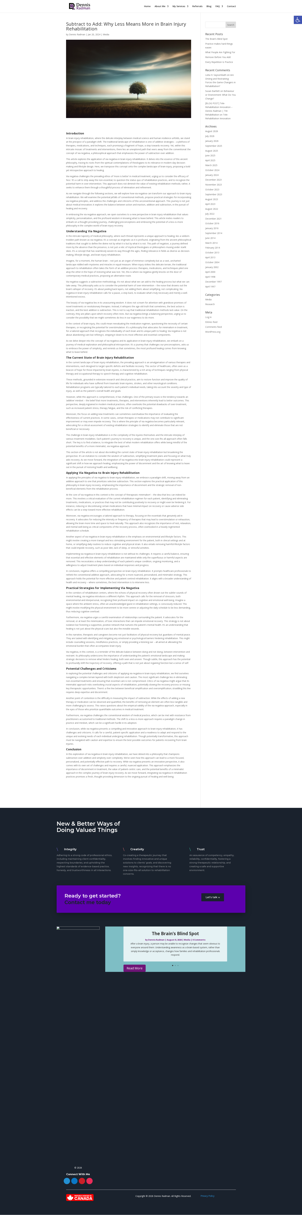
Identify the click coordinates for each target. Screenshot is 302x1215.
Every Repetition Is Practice (219, 62)
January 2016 (211, 228)
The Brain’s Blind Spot (216, 38)
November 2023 (213, 184)
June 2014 (210, 238)
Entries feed (211, 321)
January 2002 (211, 267)
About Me (160, 6)
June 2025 (210, 155)
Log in (208, 317)
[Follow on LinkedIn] (74, 1181)
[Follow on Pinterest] (82, 1181)
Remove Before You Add (218, 57)
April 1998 (210, 276)
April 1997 (210, 286)
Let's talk (211, 897)
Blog (209, 6)
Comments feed (213, 326)
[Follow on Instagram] (89, 1181)
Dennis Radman (77, 34)
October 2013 (212, 252)
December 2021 (213, 218)
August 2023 (211, 199)
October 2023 (212, 189)
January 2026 (211, 140)
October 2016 (212, 223)
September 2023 (213, 194)
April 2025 (210, 160)
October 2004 (212, 262)
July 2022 (209, 213)
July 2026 (209, 136)
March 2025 (211, 165)
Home (147, 6)
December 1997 (213, 281)
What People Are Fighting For (220, 52)
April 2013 (210, 257)
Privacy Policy (207, 1195)
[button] (298, 20)
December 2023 (213, 179)
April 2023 (210, 203)
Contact (231, 6)
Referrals (197, 6)
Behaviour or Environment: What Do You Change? (220, 94)
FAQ (217, 6)
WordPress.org (212, 331)
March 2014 (211, 242)
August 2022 (211, 208)
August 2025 (211, 150)
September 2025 (213, 145)
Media (106, 34)
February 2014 (212, 247)
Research (210, 304)
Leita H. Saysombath (215, 74)
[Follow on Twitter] (67, 1181)
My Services (179, 6)
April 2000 (210, 271)
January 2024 (211, 174)
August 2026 (211, 131)
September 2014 (213, 233)
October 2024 (212, 170)
